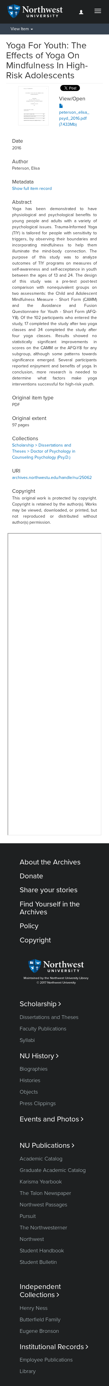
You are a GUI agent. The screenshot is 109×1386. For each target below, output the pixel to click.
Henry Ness (34, 1308)
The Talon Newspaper (45, 1193)
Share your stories (49, 890)
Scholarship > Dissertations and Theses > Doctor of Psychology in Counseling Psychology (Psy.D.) (43, 451)
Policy (29, 926)
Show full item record (32, 188)
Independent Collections (40, 1290)
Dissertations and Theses (49, 1017)
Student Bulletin (38, 1262)
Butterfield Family (40, 1319)
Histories (30, 1080)
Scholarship (40, 1004)
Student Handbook (42, 1250)
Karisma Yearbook (41, 1181)
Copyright (35, 940)
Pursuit (28, 1216)
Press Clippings (38, 1103)
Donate (31, 876)
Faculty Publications (43, 1028)
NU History (39, 1056)
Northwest (32, 1239)
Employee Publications (46, 1359)
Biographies (34, 1069)
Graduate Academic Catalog (53, 1170)
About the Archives (50, 862)
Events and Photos (52, 1119)
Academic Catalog (41, 1158)
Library (28, 1371)
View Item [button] (20, 28)
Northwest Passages (43, 1204)
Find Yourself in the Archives (50, 908)
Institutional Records (54, 1346)
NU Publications (47, 1145)
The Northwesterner (43, 1227)
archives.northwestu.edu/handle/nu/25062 (52, 477)
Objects (29, 1091)
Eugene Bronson (39, 1331)
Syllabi (27, 1040)
